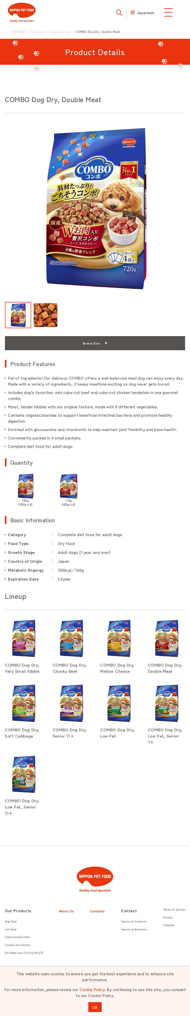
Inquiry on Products (133, 921)
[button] (18, 315)
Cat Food (10, 929)
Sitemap (168, 925)
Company (97, 910)
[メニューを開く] (168, 12)
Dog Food (11, 921)
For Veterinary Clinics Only (22, 952)
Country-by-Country (17, 945)
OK (95, 1007)
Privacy (168, 917)
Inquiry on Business (134, 929)
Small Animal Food (17, 937)
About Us (66, 910)
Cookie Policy (92, 989)
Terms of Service (174, 909)
